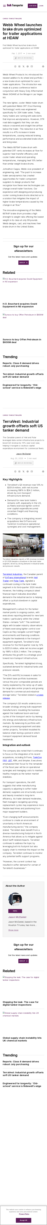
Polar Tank (19, 581)
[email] (32, 66)
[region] (23, 1215)
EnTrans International (15, 577)
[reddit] (27, 66)
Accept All (23, 1220)
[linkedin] (19, 66)
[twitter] (23, 66)
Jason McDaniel (23, 454)
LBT (10, 760)
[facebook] (15, 66)
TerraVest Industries (12, 574)
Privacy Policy (24, 1214)
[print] (43, 66)
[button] (4, 6)
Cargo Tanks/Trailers (12, 18)
